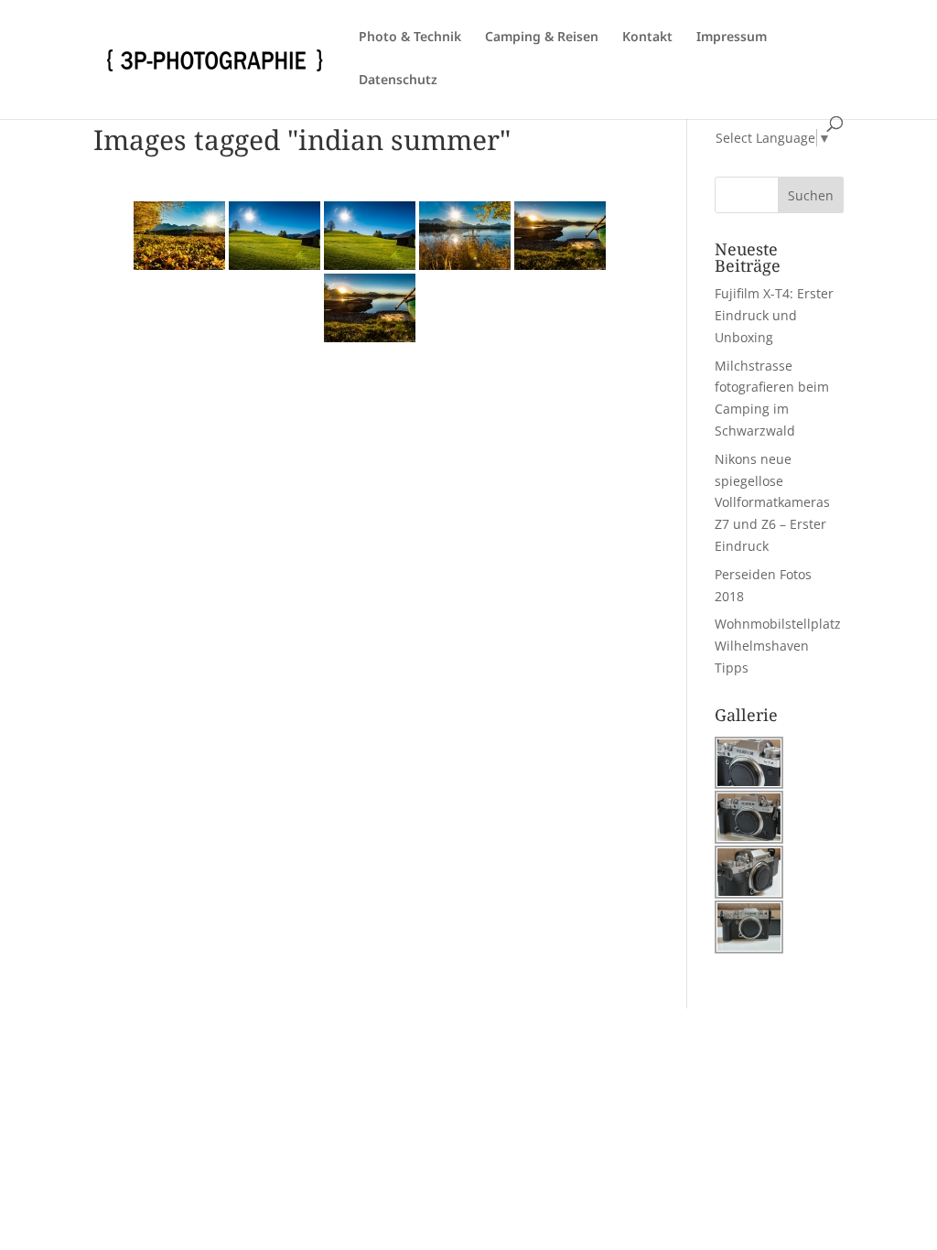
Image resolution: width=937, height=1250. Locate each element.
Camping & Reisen (541, 37)
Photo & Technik (410, 37)
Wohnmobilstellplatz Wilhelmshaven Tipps (778, 645)
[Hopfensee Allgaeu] (179, 235)
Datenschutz (398, 80)
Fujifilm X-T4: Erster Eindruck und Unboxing (774, 315)
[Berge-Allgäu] (369, 235)
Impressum (731, 37)
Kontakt (647, 37)
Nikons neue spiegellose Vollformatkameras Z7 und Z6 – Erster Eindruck (772, 502)
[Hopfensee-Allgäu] (369, 308)
